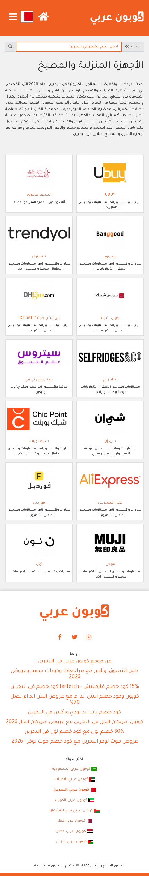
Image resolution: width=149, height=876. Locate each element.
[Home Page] (74, 613)
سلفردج (110, 380)
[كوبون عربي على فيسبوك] (60, 637)
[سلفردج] (110, 357)
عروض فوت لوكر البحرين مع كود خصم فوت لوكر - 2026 (74, 742)
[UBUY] (110, 172)
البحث (135, 47)
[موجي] (110, 542)
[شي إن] (110, 419)
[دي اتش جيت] (39, 296)
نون (39, 564)
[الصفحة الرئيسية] (117, 18)
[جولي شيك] (110, 296)
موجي (110, 564)
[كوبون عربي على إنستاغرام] (89, 637)
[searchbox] (69, 47)
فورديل (39, 503)
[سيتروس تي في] (39, 357)
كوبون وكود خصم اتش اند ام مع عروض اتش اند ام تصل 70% (74, 700)
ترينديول (39, 257)
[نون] (39, 542)
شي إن (110, 441)
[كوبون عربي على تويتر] (74, 637)
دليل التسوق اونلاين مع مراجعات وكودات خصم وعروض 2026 (74, 674)
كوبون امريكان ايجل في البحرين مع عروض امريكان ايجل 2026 (74, 722)
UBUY (110, 195)
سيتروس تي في (39, 380)
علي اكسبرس (110, 503)
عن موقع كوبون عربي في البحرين (75, 661)
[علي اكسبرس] (110, 480)
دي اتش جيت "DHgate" (39, 318)
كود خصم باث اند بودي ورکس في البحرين (74, 713)
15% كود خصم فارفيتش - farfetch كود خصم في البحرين (74, 687)
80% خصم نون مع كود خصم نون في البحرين (74, 732)
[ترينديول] (39, 234)
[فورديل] (39, 480)
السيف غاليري (39, 195)
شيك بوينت (39, 441)
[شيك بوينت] (39, 419)
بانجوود (110, 257)
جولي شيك (110, 318)
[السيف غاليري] (39, 172)
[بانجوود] (110, 234)
